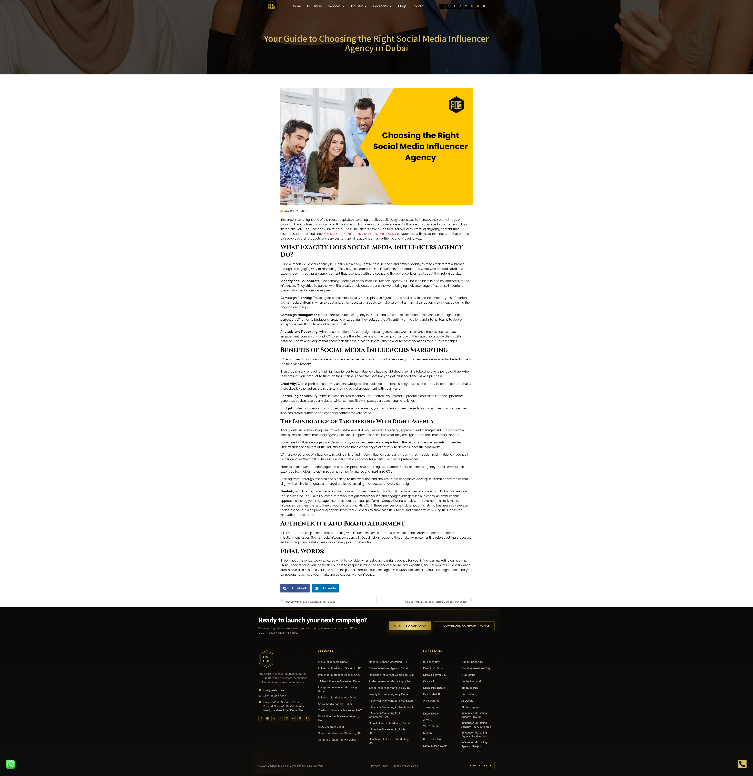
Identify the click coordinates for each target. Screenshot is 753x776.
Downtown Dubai (433, 668)
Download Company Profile (466, 626)
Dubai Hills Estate (434, 687)
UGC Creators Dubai (331, 726)
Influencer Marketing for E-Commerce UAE (385, 715)
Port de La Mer (432, 739)
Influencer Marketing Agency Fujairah (474, 715)
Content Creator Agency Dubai (337, 739)
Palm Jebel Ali (431, 694)
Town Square (431, 707)
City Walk (429, 681)
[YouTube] (293, 718)
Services (325, 651)
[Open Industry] (365, 6)
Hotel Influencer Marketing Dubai (389, 723)
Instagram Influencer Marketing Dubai (337, 689)
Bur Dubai (467, 694)
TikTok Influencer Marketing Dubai (339, 681)
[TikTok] (280, 718)
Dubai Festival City (434, 674)
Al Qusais (467, 700)
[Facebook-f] (442, 6)
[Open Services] (343, 6)
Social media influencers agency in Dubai (360, 234)
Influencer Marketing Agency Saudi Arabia (474, 734)
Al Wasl (427, 720)
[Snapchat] (466, 6)
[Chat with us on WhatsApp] (10, 764)
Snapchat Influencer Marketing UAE (340, 733)
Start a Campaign (412, 626)
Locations (432, 651)
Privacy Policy (379, 765)
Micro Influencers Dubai (332, 661)
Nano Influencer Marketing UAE (388, 661)
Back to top (482, 765)
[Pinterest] (472, 6)
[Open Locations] (390, 6)
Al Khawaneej (431, 700)
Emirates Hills (469, 687)
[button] (295, 588)
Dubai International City (475, 668)
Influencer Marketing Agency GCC (339, 674)
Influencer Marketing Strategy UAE (339, 668)
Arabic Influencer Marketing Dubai (390, 681)
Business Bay (431, 661)
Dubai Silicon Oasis (435, 745)
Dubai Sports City (472, 661)
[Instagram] (448, 6)
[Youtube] (484, 6)
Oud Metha (468, 674)
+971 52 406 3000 (274, 696)
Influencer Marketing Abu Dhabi (337, 697)
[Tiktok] (460, 6)
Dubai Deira (430, 713)
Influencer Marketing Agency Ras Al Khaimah (476, 724)
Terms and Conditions (406, 765)
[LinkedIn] (273, 718)
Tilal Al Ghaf (430, 726)
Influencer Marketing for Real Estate (391, 700)
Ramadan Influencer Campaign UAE (391, 674)
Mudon (427, 733)
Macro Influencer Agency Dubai (388, 668)
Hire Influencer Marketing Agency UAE (338, 718)
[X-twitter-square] (478, 6)
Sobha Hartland (471, 681)
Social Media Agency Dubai (335, 704)
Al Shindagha (469, 707)
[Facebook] (260, 718)
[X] (286, 718)
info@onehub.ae (273, 690)
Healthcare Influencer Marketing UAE (389, 741)
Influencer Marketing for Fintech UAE (388, 731)
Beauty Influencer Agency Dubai (388, 694)
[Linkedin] (454, 6)
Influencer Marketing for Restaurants (391, 707)
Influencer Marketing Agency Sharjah (474, 744)
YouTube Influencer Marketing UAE (340, 710)
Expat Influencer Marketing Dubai (389, 687)
